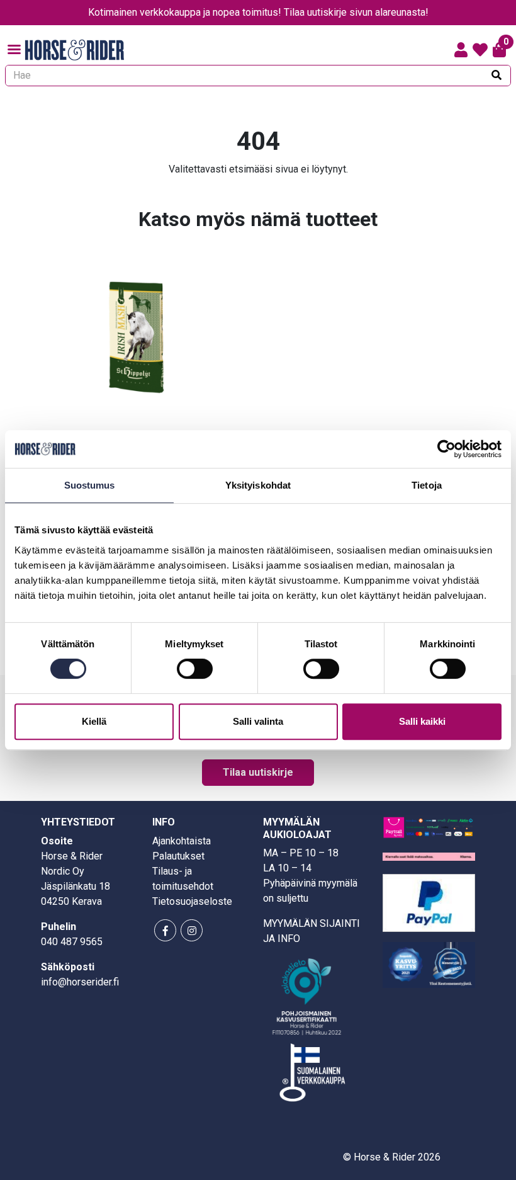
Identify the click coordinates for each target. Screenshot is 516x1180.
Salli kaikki (422, 721)
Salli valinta (258, 721)
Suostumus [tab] (89, 485)
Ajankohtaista (181, 841)
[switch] (195, 669)
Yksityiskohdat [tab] (258, 485)
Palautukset (178, 856)
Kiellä (94, 721)
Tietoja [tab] (427, 485)
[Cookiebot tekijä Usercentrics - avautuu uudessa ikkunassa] (446, 449)
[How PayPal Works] (429, 902)
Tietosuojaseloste (192, 901)
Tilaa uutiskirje (258, 772)
